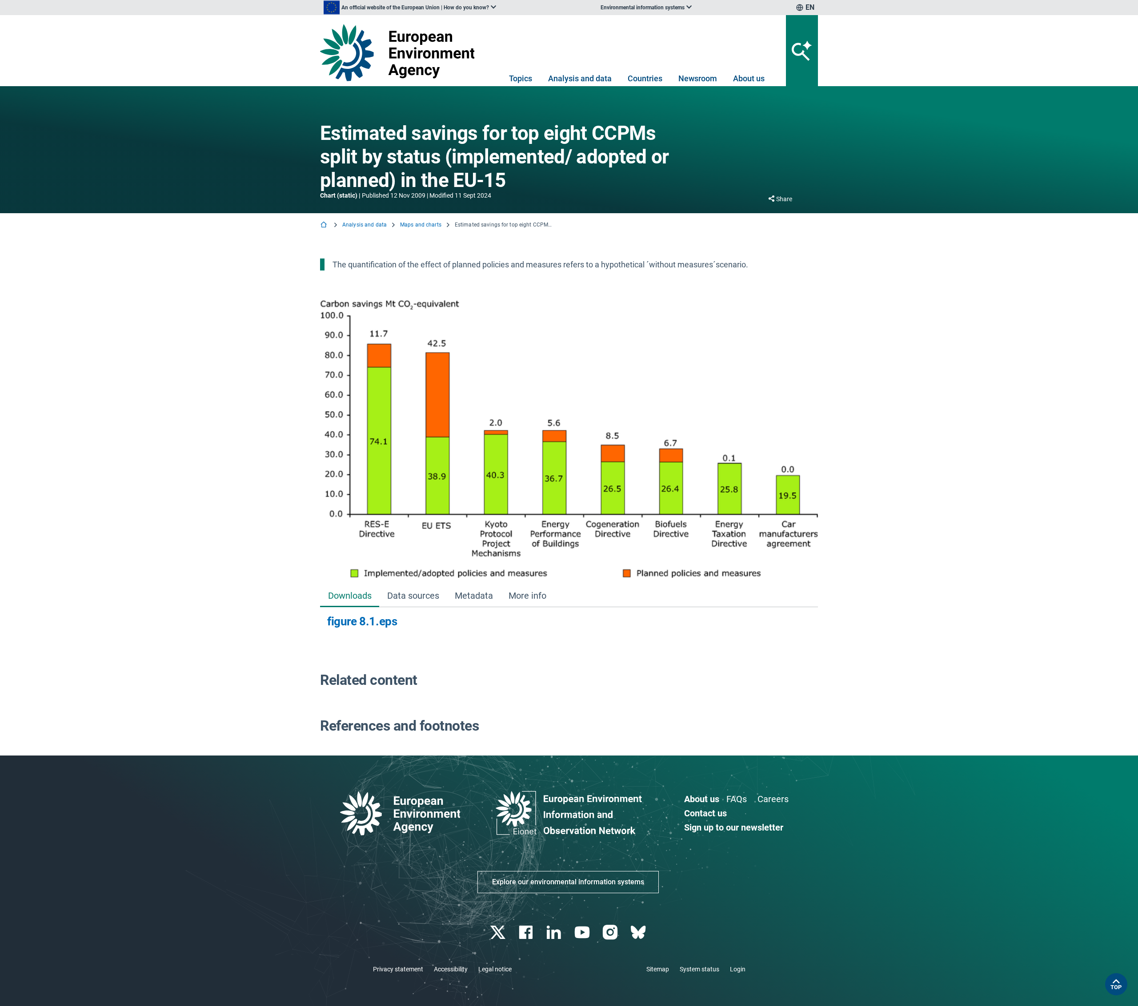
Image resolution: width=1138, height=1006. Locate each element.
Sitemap (657, 969)
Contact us (705, 813)
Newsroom (697, 78)
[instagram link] (611, 932)
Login (737, 969)
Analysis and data (580, 78)
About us (749, 78)
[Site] (400, 52)
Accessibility (451, 969)
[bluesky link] (639, 932)
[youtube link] (583, 932)
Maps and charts (420, 225)
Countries (645, 78)
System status (699, 969)
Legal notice (495, 969)
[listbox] (410, 7)
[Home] (324, 225)
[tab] (349, 596)
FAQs (736, 799)
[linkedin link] (555, 932)
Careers (773, 799)
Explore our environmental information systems (568, 882)
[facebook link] (527, 932)
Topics (520, 78)
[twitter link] (498, 932)
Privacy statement (398, 969)
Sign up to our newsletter (733, 827)
